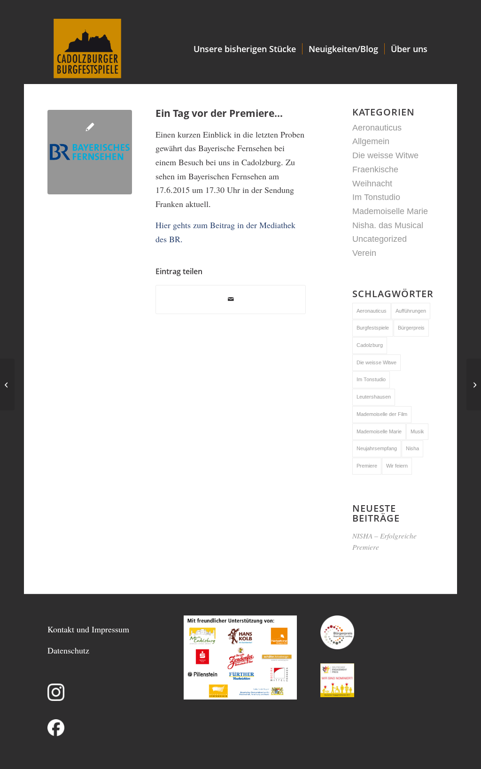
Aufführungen (411, 311)
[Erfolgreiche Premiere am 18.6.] (473, 384)
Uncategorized (379, 239)
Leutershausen (374, 397)
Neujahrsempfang (377, 448)
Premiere (367, 466)
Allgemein (370, 141)
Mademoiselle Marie (390, 211)
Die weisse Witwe (385, 155)
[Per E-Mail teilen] (230, 299)
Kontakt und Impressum (88, 629)
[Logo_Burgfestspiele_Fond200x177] (87, 49)
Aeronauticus (377, 127)
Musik (417, 431)
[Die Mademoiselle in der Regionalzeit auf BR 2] (7, 384)
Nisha (412, 448)
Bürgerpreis (411, 328)
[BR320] (89, 152)
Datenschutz (68, 650)
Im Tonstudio (376, 197)
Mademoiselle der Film (382, 414)
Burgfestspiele (373, 328)
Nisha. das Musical (387, 225)
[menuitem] (244, 49)
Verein (364, 253)
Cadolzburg (370, 345)
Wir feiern (397, 466)
